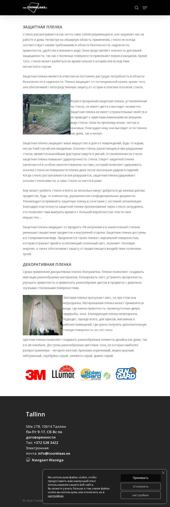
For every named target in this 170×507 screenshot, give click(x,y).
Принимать (140, 478)
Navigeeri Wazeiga (47, 460)
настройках (55, 496)
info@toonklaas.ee (54, 453)
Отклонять (140, 486)
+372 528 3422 (46, 442)
